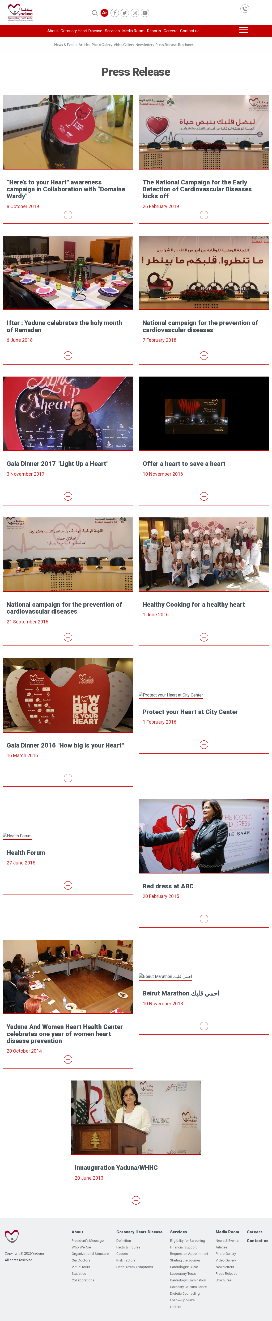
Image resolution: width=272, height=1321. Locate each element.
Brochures (186, 45)
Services (112, 30)
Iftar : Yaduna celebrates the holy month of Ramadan (64, 326)
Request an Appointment (189, 1254)
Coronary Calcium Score (188, 1287)
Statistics (79, 1274)
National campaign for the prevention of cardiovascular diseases (200, 326)
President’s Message (88, 1241)
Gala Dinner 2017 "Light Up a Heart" (57, 463)
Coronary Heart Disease (81, 30)
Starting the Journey (185, 1260)
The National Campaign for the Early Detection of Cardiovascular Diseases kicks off (197, 189)
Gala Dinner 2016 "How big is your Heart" (65, 745)
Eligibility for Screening (187, 1241)
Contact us (189, 30)
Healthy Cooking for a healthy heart (194, 604)
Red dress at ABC (168, 886)
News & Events (65, 45)
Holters (175, 1307)
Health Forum (26, 852)
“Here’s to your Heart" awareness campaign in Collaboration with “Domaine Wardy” (66, 189)
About (52, 30)
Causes (122, 1254)
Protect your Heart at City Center (190, 712)
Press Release (166, 45)
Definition (123, 1241)
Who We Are (81, 1247)
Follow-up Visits (182, 1300)
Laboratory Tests (183, 1274)
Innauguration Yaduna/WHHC (116, 1167)
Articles (84, 45)
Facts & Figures (128, 1247)
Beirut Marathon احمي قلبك (181, 993)
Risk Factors (125, 1260)
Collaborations (83, 1280)
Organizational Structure (90, 1254)
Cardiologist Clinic (184, 1267)
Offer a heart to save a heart (184, 463)
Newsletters (144, 45)
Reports (154, 30)
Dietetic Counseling (185, 1293)
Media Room (133, 30)
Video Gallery (124, 45)
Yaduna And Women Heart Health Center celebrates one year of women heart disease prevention (65, 1034)
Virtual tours (81, 1267)
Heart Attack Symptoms (134, 1267)
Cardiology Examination (188, 1280)
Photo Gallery (102, 45)
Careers (170, 30)
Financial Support (183, 1247)
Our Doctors (81, 1260)
